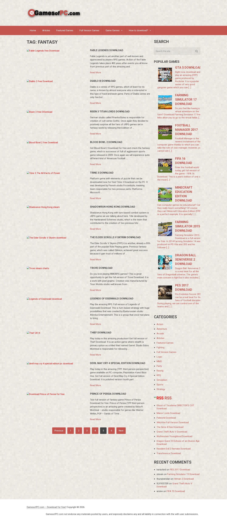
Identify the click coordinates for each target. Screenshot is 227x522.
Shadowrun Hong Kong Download (112, 206)
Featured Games (64, 30)
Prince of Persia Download (108, 393)
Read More (95, 72)
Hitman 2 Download (184, 478)
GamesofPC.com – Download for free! (46, 507)
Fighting (160, 347)
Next (121, 430)
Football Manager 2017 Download (186, 130)
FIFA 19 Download (176, 491)
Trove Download (101, 267)
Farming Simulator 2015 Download (187, 226)
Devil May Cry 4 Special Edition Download (117, 363)
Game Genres (113, 30)
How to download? (138, 30)
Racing (160, 370)
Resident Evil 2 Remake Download (174, 448)
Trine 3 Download (102, 172)
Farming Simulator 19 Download (183, 474)
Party (159, 366)
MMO (159, 361)
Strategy (161, 389)
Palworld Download (166, 417)
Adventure (162, 329)
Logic (159, 356)
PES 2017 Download (180, 469)
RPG (159, 375)
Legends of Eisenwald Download (111, 298)
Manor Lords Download (168, 413)
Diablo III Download (103, 80)
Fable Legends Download (106, 50)
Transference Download (169, 453)
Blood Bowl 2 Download (106, 142)
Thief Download (100, 332)
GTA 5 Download (188, 67)
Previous (59, 430)
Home (33, 30)
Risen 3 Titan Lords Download (110, 111)
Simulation (162, 380)
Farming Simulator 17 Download (186, 99)
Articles (46, 30)
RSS (168, 398)
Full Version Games (89, 30)
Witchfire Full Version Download (173, 422)
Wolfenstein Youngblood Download (174, 436)
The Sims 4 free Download (170, 427)
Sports (160, 384)
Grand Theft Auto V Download (172, 431)
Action (160, 324)
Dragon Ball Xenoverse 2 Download (185, 259)
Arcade (160, 333)
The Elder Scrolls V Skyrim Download (115, 237)
